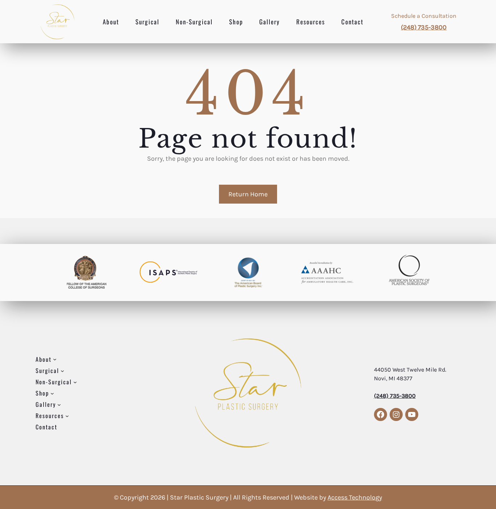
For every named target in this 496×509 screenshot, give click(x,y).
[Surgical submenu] (62, 370)
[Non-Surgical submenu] (75, 382)
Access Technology (355, 497)
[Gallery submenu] (59, 404)
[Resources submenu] (67, 415)
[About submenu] (55, 359)
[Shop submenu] (52, 393)
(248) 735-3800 (424, 27)
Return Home (248, 194)
